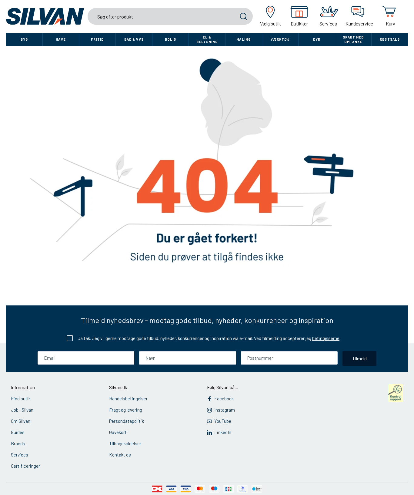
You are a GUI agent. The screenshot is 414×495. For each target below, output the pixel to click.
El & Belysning (207, 39)
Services (19, 454)
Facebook (224, 398)
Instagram (224, 409)
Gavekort (118, 432)
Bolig (170, 39)
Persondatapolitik (126, 421)
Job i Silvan (22, 409)
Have (60, 39)
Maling (243, 39)
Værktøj (280, 39)
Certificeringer (25, 466)
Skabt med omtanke (353, 39)
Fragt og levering (125, 409)
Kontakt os (120, 454)
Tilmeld (359, 358)
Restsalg (390, 39)
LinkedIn (222, 432)
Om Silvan (20, 421)
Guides (18, 432)
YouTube (222, 421)
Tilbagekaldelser (125, 443)
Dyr (316, 39)
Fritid (97, 39)
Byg (24, 39)
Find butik (21, 398)
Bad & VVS (134, 39)
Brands (18, 443)
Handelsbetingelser (128, 398)
